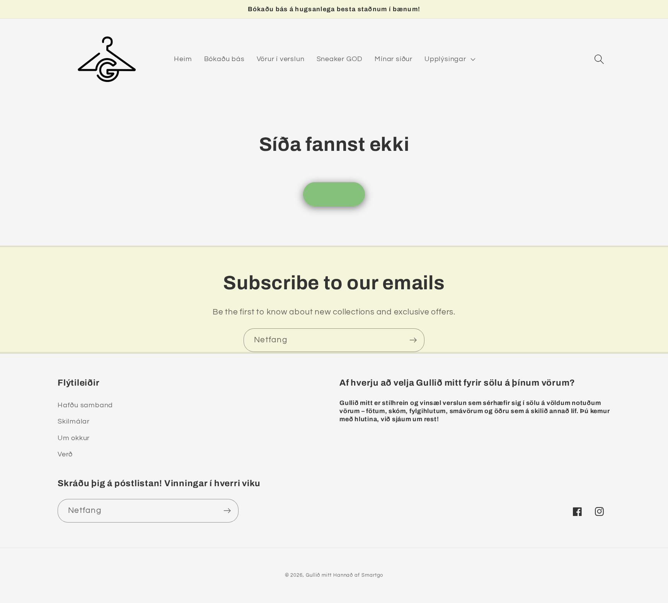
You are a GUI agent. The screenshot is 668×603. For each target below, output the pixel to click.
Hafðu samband (85, 405)
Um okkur (74, 438)
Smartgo (372, 575)
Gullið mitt (319, 575)
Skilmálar (74, 421)
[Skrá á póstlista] (413, 340)
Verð (65, 454)
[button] (449, 59)
